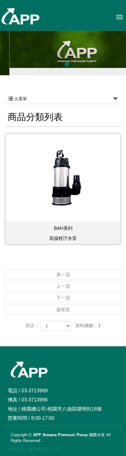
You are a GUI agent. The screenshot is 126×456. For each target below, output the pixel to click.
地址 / (14, 408)
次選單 (20, 98)
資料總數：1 (88, 325)
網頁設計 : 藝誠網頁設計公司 (35, 449)
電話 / (14, 390)
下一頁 (63, 297)
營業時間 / (19, 418)
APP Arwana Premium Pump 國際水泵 (20, 16)
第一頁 (63, 274)
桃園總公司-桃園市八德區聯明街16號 (61, 408)
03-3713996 (34, 399)
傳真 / (14, 399)
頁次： (32, 325)
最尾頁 (63, 309)
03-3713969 (34, 390)
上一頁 (63, 286)
